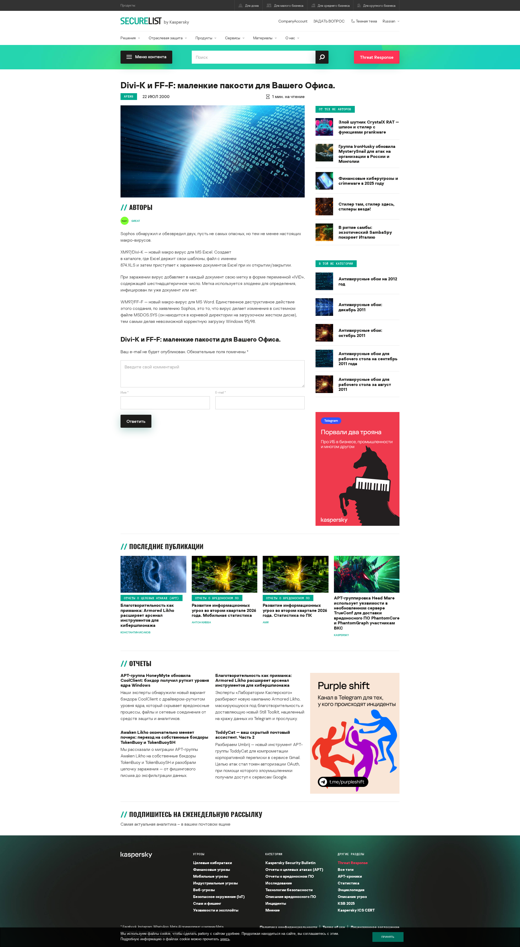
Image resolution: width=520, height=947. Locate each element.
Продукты (204, 37)
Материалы (262, 37)
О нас (290, 37)
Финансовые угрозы (211, 869)
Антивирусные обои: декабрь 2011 (360, 307)
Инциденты (275, 903)
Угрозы (198, 854)
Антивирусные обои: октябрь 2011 (360, 333)
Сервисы (232, 37)
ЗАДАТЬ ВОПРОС (328, 21)
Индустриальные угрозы (215, 883)
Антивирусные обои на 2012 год (368, 281)
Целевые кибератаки (212, 862)
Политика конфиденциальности (288, 927)
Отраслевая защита (166, 37)
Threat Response (353, 862)
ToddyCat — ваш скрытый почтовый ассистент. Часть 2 (252, 735)
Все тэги (345, 869)
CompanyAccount (293, 21)
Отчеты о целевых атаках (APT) (151, 597)
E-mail (220, 392)
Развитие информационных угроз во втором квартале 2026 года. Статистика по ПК (295, 610)
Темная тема (366, 21)
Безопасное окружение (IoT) (219, 896)
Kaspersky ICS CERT (356, 910)
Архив (129, 96)
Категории (273, 854)
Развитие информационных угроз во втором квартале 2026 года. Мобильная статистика (224, 610)
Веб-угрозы (204, 889)
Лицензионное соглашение (374, 927)
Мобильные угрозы (210, 876)
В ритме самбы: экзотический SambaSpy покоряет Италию (365, 232)
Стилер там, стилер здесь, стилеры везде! (366, 207)
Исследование (278, 883)
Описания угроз (352, 896)
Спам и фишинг (207, 903)
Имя (125, 392)
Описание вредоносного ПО (290, 896)
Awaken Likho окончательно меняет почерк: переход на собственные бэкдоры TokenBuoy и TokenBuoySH (164, 737)
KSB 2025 (346, 903)
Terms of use (334, 927)
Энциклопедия (351, 889)
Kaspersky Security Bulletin (290, 862)
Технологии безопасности (289, 889)
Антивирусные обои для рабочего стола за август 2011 (365, 384)
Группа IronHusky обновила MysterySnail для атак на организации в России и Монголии (367, 154)
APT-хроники (350, 876)
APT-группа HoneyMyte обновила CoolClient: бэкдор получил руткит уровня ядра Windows (165, 680)
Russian (389, 21)
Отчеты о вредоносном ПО (217, 597)
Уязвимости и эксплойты (215, 910)
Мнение (272, 910)
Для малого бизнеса (288, 6)
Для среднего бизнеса (334, 6)
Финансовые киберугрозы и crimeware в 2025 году (368, 181)
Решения (128, 37)
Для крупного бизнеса (379, 6)
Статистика (348, 883)
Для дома (252, 6)
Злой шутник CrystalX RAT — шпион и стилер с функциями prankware (369, 126)
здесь (225, 939)
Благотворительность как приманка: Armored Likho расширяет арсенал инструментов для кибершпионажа (147, 615)
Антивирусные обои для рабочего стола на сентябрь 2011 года (368, 358)
